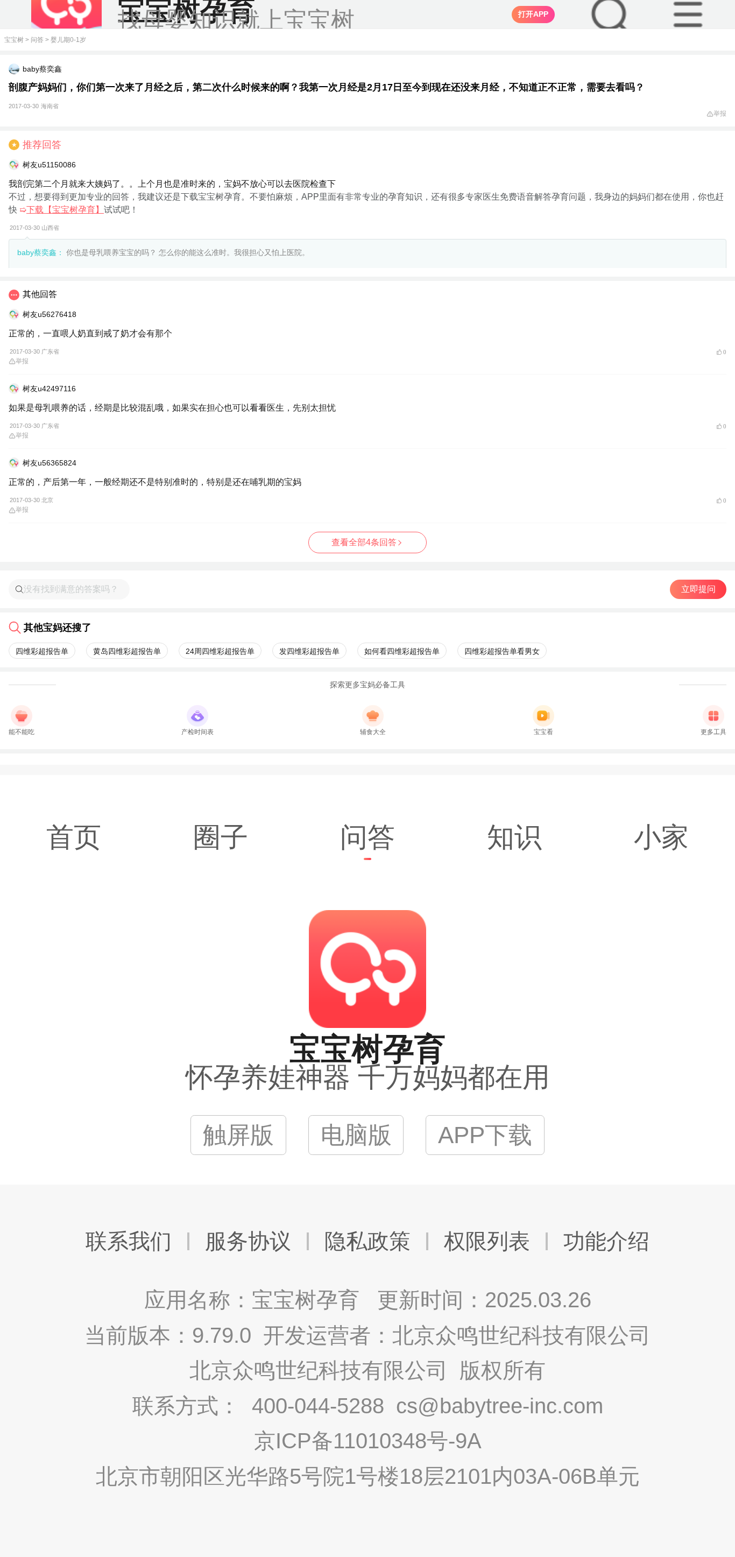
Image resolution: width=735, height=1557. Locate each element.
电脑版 (356, 1135)
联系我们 (129, 1241)
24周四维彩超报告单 (220, 651)
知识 (514, 837)
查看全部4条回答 (364, 542)
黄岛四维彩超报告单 (127, 651)
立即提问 (698, 589)
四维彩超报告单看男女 (502, 651)
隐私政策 (367, 1241)
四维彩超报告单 (42, 651)
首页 (73, 837)
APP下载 (485, 1135)
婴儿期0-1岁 (68, 40)
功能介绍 (606, 1241)
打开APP (533, 14)
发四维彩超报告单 (309, 651)
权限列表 (487, 1241)
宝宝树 (14, 40)
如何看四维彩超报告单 (402, 651)
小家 (661, 837)
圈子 (220, 837)
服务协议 (248, 1241)
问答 (37, 40)
